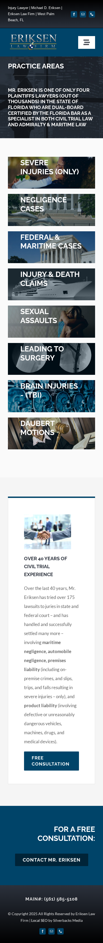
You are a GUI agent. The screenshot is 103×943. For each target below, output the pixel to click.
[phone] (92, 14)
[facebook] (74, 14)
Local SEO (39, 920)
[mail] (83, 14)
